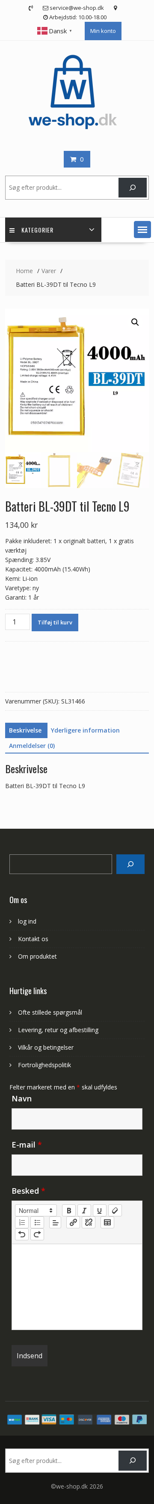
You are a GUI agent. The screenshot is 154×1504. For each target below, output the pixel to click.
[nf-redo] (37, 1234)
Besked (28, 1191)
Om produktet (37, 956)
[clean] (115, 1210)
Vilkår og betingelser (46, 1047)
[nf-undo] (22, 1234)
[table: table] (107, 1222)
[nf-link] (73, 1222)
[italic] (84, 1210)
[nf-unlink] (88, 1222)
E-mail (27, 1144)
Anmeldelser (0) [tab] (32, 746)
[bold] (69, 1210)
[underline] (100, 1210)
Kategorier (37, 229)
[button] (142, 229)
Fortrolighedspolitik (44, 1065)
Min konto (103, 31)
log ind (27, 921)
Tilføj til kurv (55, 622)
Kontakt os (33, 939)
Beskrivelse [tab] (25, 730)
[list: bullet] (37, 1222)
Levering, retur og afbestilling (58, 1030)
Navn (22, 1098)
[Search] (130, 864)
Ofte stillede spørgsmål (50, 1012)
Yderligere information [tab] (85, 730)
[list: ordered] (22, 1222)
